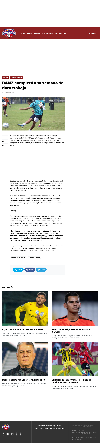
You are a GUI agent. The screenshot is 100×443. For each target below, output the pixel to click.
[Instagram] (12, 434)
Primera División (16, 77)
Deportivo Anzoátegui (18, 257)
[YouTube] (16, 434)
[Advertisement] (50, 13)
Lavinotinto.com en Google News (49, 425)
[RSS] (20, 434)
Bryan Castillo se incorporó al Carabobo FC (23, 329)
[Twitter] (3, 434)
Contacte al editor (41, 428)
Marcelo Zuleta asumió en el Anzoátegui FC (24, 380)
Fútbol (5, 77)
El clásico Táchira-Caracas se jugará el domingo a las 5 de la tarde (71, 381)
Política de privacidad (57, 428)
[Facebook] (7, 434)
